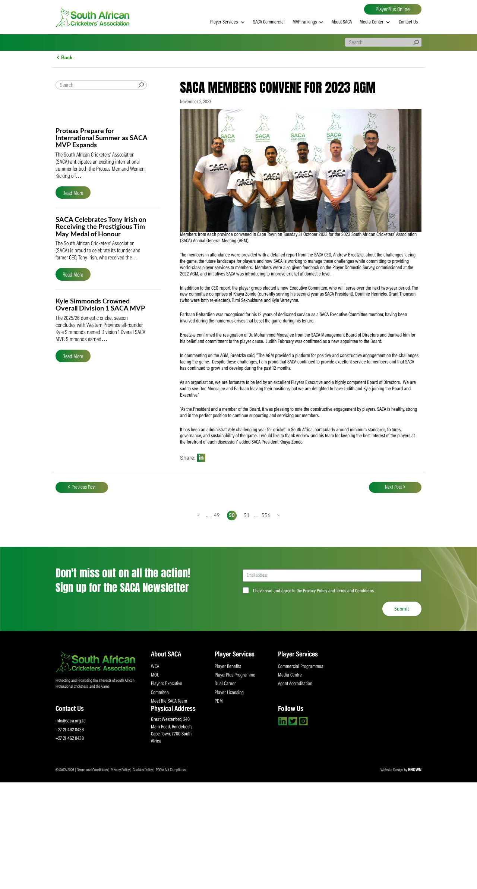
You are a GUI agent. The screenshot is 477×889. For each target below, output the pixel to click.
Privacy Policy (120, 770)
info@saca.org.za (71, 721)
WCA (155, 666)
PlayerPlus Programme (235, 675)
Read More (73, 193)
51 (247, 515)
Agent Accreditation (295, 684)
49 (217, 515)
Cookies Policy (143, 770)
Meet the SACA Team (169, 701)
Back (66, 57)
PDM (219, 701)
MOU (155, 675)
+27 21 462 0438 (70, 730)
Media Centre (290, 675)
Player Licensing (229, 693)
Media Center (371, 22)
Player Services (224, 22)
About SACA (342, 22)
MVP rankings (305, 22)
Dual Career (225, 684)
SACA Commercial (269, 22)
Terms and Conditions (92, 770)
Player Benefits (228, 666)
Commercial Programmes (300, 666)
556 (265, 515)
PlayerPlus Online (393, 10)
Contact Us (408, 22)
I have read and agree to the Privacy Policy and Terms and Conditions (313, 591)
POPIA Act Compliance (171, 770)
